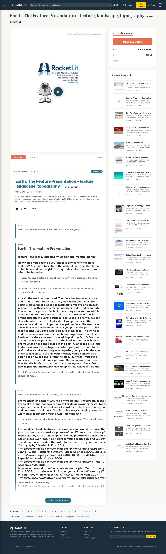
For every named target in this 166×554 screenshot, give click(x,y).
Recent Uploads (65, 538)
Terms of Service (135, 546)
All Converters (28, 517)
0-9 (22, 511)
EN (117, 5)
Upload (141, 6)
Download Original (133, 42)
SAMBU (21, 5)
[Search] (110, 4)
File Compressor (83, 517)
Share (32, 157)
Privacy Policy (122, 546)
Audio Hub (60, 517)
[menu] (3, 5)
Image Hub (70, 517)
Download (18, 157)
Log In (160, 4)
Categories (63, 535)
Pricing (86, 535)
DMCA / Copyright (149, 546)
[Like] (17, 209)
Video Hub (49, 517)
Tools (152, 5)
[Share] (21, 209)
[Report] (25, 209)
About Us (87, 531)
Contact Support (90, 538)
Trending (63, 531)
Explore (128, 5)
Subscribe (151, 536)
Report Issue (99, 157)
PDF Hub (39, 517)
